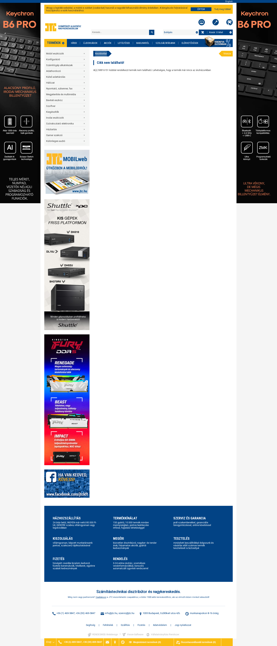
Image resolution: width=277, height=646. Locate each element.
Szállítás (125, 625)
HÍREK (74, 43)
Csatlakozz (101, 597)
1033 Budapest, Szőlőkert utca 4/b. (162, 613)
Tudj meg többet (222, 9)
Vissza (227, 53)
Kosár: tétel (216, 32)
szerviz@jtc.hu (126, 613)
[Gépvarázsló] (215, 22)
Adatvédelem (160, 625)
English (229, 1)
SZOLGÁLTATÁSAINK (165, 43)
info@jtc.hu (111, 613)
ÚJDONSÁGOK (90, 43)
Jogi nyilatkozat (183, 625)
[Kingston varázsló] (229, 22)
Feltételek (108, 625)
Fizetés (141, 625)
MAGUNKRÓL (142, 43)
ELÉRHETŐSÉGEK (190, 43)
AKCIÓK (107, 43)
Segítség (90, 625)
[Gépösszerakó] (201, 22)
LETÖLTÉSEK (124, 43)
